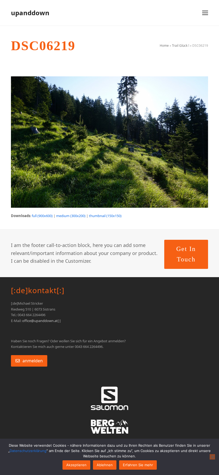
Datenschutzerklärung (28, 451)
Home (164, 45)
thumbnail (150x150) (105, 215)
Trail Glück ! (180, 45)
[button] (205, 13)
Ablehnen (105, 465)
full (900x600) (42, 215)
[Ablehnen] (212, 457)
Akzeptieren (76, 465)
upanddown (30, 12)
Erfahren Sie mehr (138, 465)
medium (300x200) (70, 215)
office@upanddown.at (40, 320)
